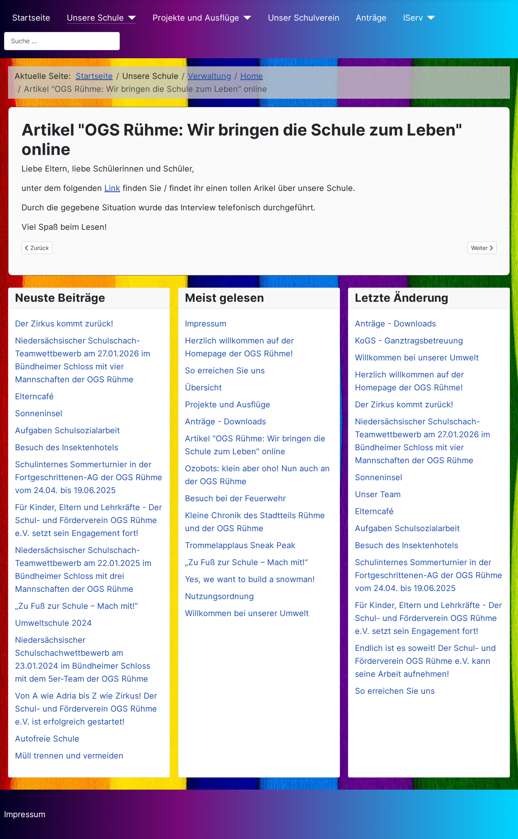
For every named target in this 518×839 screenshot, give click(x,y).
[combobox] (62, 41)
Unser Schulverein (304, 18)
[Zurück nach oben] (502, 822)
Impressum (24, 814)
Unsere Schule (95, 18)
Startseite (31, 18)
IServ (413, 18)
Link (112, 188)
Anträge (371, 18)
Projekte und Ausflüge (196, 18)
